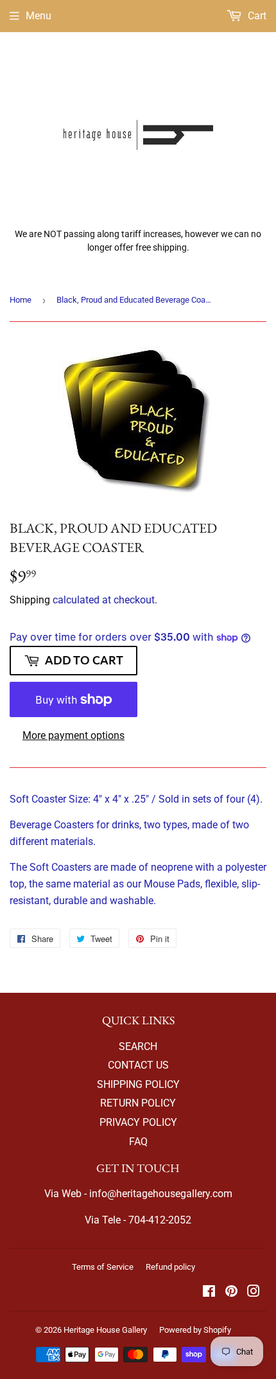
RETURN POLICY (138, 1103)
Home (20, 300)
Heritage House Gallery (105, 1330)
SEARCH (138, 1046)
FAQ (138, 1141)
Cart (255, 16)
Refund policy (170, 1267)
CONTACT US (138, 1065)
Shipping (30, 600)
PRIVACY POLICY (138, 1122)
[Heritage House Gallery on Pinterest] (231, 1292)
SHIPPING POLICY (138, 1084)
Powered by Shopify (195, 1330)
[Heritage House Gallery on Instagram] (253, 1292)
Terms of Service (103, 1267)
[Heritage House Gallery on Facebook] (209, 1292)
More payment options (73, 735)
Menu (38, 16)
